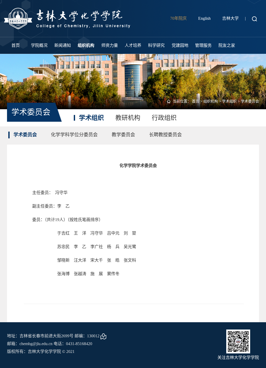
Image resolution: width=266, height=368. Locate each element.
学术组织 (229, 101)
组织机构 (86, 45)
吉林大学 (230, 18)
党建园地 (180, 45)
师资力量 (109, 45)
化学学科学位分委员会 (74, 134)
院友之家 (226, 45)
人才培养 (133, 45)
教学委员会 (123, 134)
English (204, 18)
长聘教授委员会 (165, 134)
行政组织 (164, 118)
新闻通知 (62, 45)
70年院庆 (178, 18)
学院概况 (39, 45)
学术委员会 (250, 101)
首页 (15, 45)
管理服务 (203, 45)
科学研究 (156, 45)
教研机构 (127, 118)
